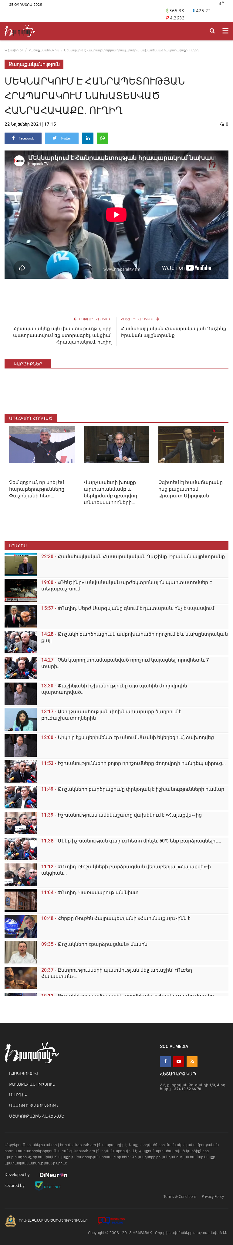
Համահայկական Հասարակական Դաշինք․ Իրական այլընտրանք (174, 332)
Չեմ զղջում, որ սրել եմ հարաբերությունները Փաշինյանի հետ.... (36, 489)
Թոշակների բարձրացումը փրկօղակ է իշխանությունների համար (132, 789)
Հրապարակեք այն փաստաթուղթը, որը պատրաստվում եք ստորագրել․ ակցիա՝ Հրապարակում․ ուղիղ (62, 335)
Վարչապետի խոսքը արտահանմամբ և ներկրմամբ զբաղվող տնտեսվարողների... (110, 492)
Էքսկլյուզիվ (23, 1073)
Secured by (15, 1185)
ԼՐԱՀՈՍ (18, 545)
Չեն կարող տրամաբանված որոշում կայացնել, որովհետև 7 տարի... (125, 663)
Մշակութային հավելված (37, 1116)
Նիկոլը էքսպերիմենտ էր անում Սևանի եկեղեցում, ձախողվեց (127, 737)
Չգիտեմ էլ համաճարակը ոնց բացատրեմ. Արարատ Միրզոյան (190, 489)
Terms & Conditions (180, 1196)
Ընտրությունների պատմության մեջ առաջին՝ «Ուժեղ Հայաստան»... (116, 973)
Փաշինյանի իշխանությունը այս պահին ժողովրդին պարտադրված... (114, 689)
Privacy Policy (213, 1196)
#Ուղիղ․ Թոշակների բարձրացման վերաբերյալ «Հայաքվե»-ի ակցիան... (126, 870)
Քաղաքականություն (44, 50)
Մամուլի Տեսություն (33, 1105)
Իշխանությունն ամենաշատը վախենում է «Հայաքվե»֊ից (121, 815)
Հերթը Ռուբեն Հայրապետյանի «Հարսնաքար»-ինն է (115, 918)
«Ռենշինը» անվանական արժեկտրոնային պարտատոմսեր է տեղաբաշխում (126, 585)
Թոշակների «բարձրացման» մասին (94, 944)
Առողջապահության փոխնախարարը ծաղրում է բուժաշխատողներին (111, 715)
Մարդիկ (18, 1095)
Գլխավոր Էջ (14, 50)
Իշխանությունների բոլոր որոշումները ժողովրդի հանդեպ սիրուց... (133, 763)
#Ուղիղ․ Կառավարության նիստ (90, 892)
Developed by (18, 1174)
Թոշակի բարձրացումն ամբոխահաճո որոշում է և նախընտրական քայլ (134, 637)
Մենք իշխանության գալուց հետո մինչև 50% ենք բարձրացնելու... (131, 841)
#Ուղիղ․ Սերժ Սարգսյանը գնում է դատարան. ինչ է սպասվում (127, 608)
